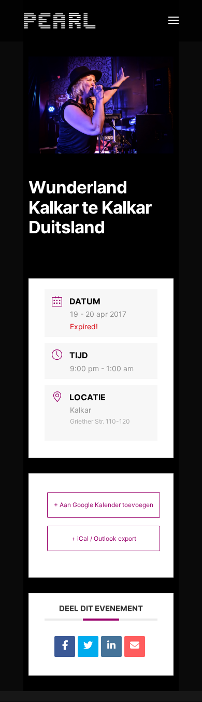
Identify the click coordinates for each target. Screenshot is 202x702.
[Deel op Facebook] (64, 646)
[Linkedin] (111, 646)
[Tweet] (88, 646)
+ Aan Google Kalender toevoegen (103, 505)
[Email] (134, 646)
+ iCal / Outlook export (103, 538)
